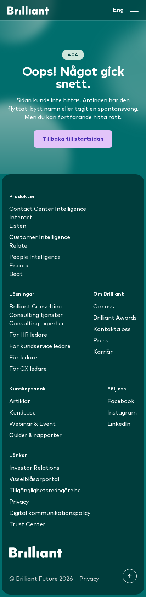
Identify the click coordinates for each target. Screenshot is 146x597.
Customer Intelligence (39, 237)
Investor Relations (34, 468)
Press (100, 340)
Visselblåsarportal (34, 479)
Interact (20, 217)
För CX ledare (28, 369)
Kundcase (22, 413)
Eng (118, 10)
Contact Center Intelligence (47, 209)
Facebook (120, 401)
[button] (134, 10)
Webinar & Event (32, 424)
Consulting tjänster (36, 315)
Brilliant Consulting (35, 306)
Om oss (103, 306)
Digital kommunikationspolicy (50, 513)
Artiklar (19, 401)
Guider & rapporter (35, 435)
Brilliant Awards (115, 318)
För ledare (23, 357)
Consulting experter (36, 323)
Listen (17, 226)
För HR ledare (28, 335)
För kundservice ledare (40, 346)
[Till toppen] (130, 576)
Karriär (103, 352)
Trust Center (27, 524)
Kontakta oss (112, 329)
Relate (18, 246)
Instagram (122, 413)
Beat (16, 274)
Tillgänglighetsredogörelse (45, 490)
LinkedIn (118, 424)
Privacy (19, 502)
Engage (19, 265)
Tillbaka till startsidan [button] (73, 139)
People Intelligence (35, 257)
